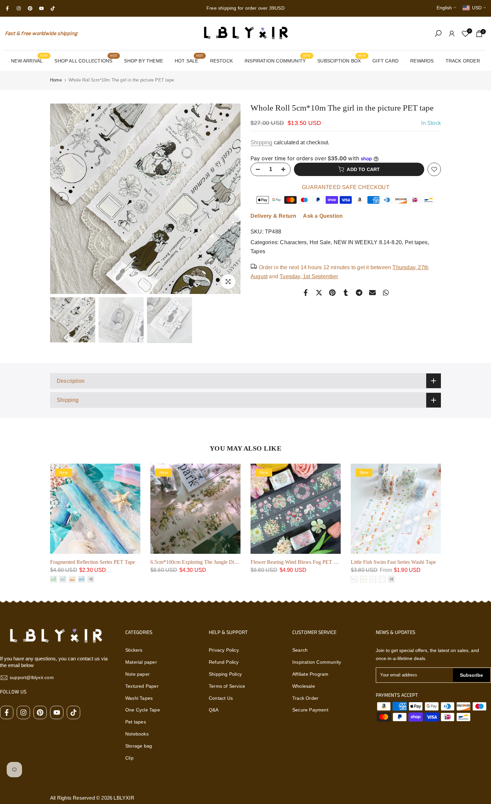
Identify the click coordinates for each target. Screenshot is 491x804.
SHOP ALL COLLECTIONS (85, 60)
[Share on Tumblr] (345, 293)
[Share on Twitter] (319, 293)
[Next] (228, 198)
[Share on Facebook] (305, 293)
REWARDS (422, 60)
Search (300, 650)
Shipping (262, 142)
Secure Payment (310, 709)
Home (56, 80)
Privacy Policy (224, 650)
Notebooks (137, 734)
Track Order (305, 698)
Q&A (214, 709)
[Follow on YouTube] (41, 8)
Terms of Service (227, 686)
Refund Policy (224, 662)
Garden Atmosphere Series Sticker (338, 562)
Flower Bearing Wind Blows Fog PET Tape (148, 562)
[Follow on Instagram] (18, 8)
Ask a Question (323, 216)
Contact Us (221, 698)
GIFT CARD (385, 60)
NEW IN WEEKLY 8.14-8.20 (368, 242)
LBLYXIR (124, 798)
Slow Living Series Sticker (430, 562)
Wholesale (303, 686)
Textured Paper (142, 686)
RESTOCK (221, 60)
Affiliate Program (310, 674)
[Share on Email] (372, 293)
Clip (129, 758)
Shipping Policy (225, 674)
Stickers (134, 650)
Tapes (258, 251)
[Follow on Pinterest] (30, 8)
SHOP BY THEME (143, 60)
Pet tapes (416, 242)
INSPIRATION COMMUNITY (277, 60)
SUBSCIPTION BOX (341, 60)
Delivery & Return (273, 216)
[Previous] (61, 198)
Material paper (141, 662)
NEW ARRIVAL (29, 60)
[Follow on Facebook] (7, 8)
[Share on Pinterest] (332, 293)
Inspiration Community (316, 662)
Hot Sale (320, 242)
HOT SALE (189, 60)
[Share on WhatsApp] (385, 293)
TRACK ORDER (463, 60)
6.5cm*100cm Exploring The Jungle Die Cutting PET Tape (64, 562)
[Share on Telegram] (359, 293)
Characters (293, 242)
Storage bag (138, 746)
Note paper (137, 674)
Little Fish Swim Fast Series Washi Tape (244, 562)
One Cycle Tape (142, 709)
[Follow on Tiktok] (52, 8)
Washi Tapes (139, 698)
